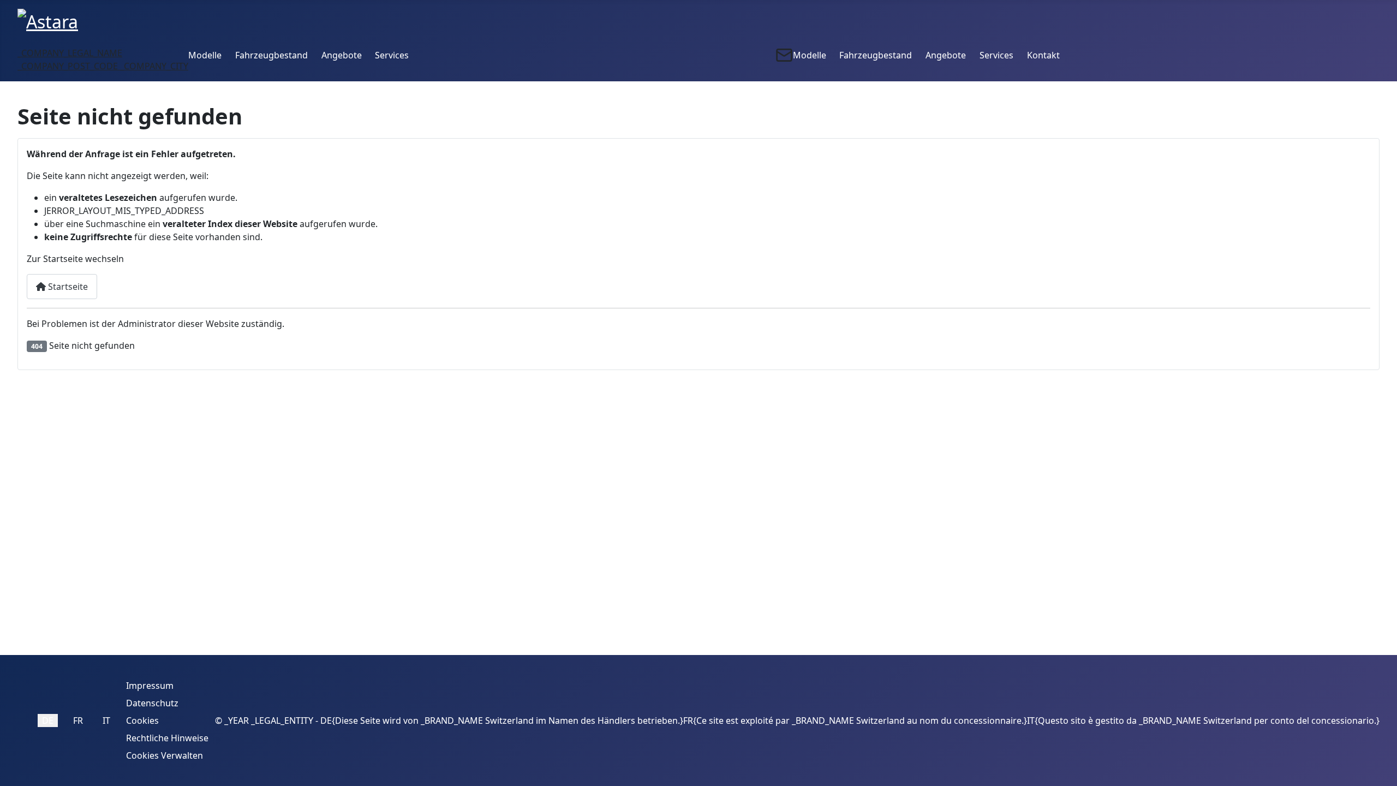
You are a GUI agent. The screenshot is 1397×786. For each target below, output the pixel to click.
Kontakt (1043, 55)
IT (106, 720)
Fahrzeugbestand (271, 55)
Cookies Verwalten (164, 755)
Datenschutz (152, 703)
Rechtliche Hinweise (167, 738)
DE (47, 720)
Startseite (67, 287)
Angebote (341, 55)
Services (392, 55)
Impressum (150, 686)
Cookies (142, 720)
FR (78, 720)
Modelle (205, 55)
